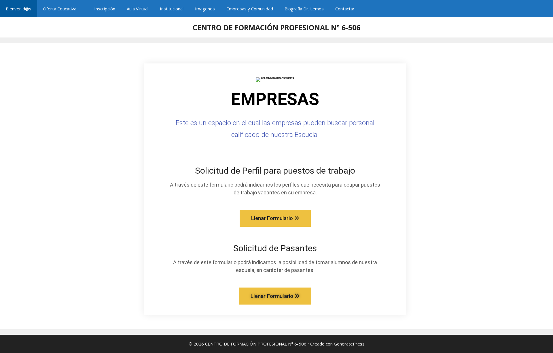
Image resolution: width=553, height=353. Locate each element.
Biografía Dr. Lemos (304, 9)
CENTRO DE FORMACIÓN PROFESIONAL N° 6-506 (276, 27)
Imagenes (205, 9)
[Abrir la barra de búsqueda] (544, 8)
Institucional (171, 9)
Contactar (345, 9)
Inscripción (104, 9)
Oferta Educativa (59, 9)
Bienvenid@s (18, 9)
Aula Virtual (137, 9)
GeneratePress (349, 344)
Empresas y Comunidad (249, 9)
